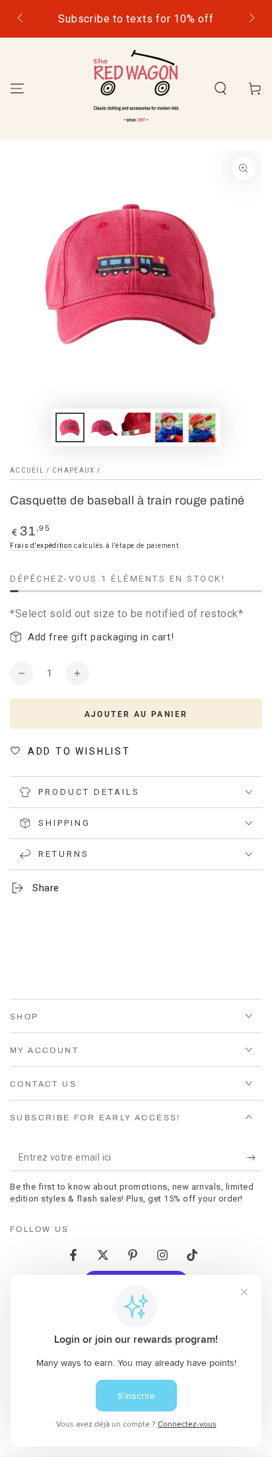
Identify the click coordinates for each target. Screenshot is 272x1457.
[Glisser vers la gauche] (21, 19)
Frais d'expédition (41, 545)
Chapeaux (73, 470)
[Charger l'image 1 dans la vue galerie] (70, 427)
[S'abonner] (254, 1157)
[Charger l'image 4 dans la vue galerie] (169, 427)
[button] (220, 88)
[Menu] (17, 88)
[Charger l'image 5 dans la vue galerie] (202, 427)
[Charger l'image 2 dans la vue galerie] (103, 427)
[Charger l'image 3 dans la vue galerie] (136, 427)
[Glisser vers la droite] (251, 19)
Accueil (27, 470)
